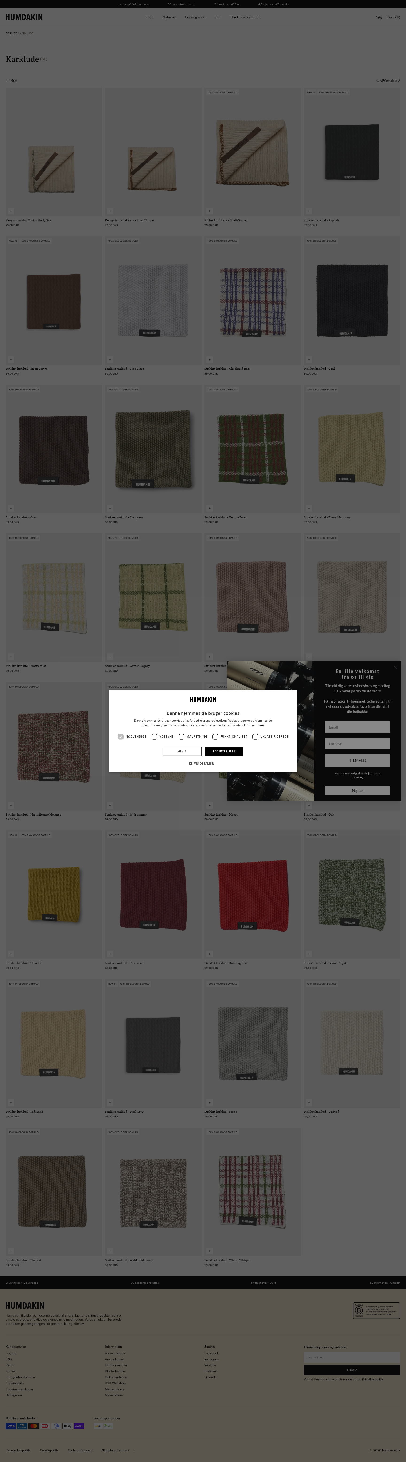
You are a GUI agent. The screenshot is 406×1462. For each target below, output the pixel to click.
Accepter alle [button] (223, 751)
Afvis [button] (182, 751)
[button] (203, 763)
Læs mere (257, 725)
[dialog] (203, 731)
